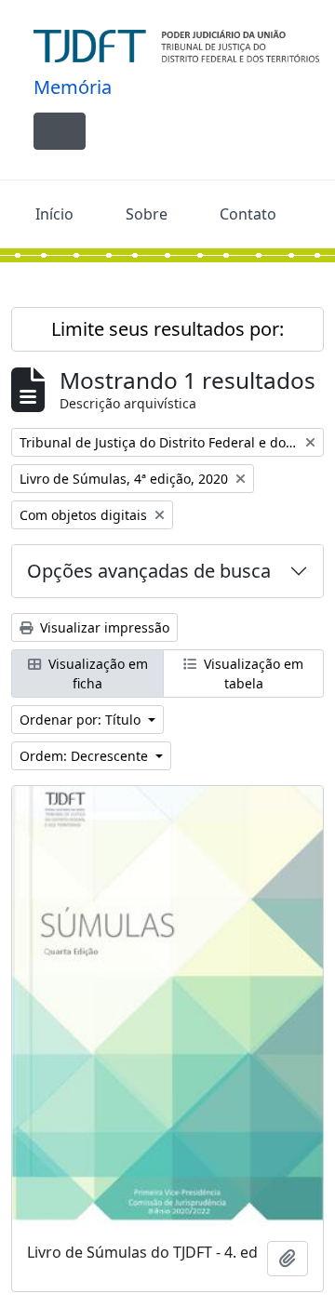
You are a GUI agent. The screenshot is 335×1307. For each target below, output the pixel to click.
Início (54, 214)
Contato (248, 214)
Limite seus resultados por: (167, 328)
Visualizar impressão (102, 627)
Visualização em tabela (251, 673)
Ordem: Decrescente (86, 756)
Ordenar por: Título (82, 719)
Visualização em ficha (96, 673)
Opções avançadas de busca (149, 570)
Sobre (147, 214)
